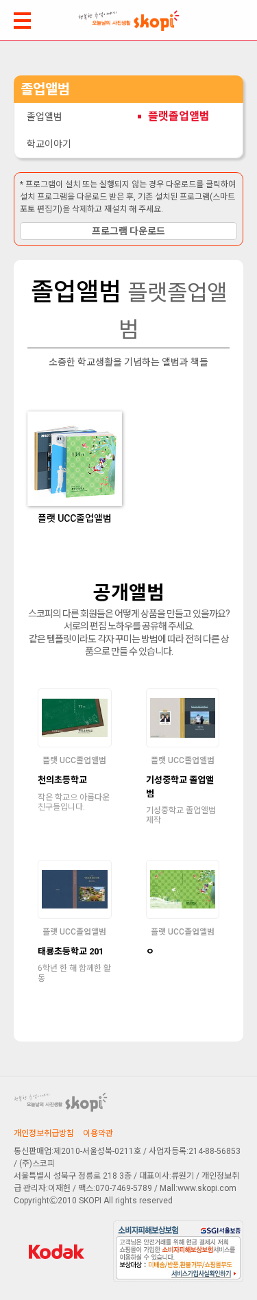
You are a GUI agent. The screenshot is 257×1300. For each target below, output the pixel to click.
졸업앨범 (44, 116)
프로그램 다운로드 (128, 231)
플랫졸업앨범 (179, 116)
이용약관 (98, 1133)
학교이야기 (49, 144)
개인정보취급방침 (44, 1133)
